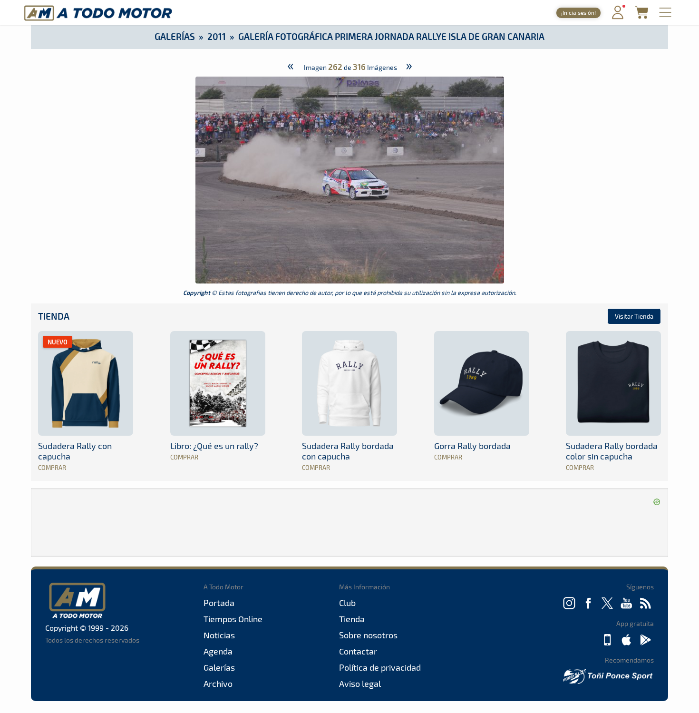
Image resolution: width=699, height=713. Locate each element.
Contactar (358, 651)
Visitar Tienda (634, 316)
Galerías (175, 36)
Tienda (53, 316)
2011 (216, 36)
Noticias (219, 635)
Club (347, 602)
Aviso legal (360, 683)
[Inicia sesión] (617, 16)
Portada (219, 602)
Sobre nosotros (368, 635)
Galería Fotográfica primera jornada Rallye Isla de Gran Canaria (391, 36)
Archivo (218, 683)
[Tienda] (641, 15)
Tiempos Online (233, 619)
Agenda (218, 651)
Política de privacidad (380, 667)
